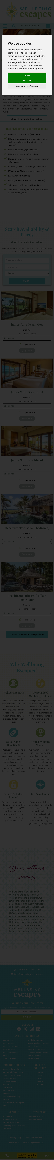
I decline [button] (27, 81)
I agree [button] (27, 75)
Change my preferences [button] (27, 86)
